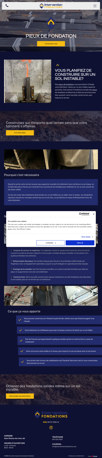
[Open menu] (94, 5)
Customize (49, 243)
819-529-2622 (57, 439)
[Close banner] (93, 214)
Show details (85, 237)
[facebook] (51, 428)
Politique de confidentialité (76, 456)
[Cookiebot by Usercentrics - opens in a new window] (80, 214)
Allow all (80, 243)
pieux (95, 90)
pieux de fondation (66, 84)
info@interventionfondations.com (64, 446)
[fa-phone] (7, 7)
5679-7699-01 (53, 422)
